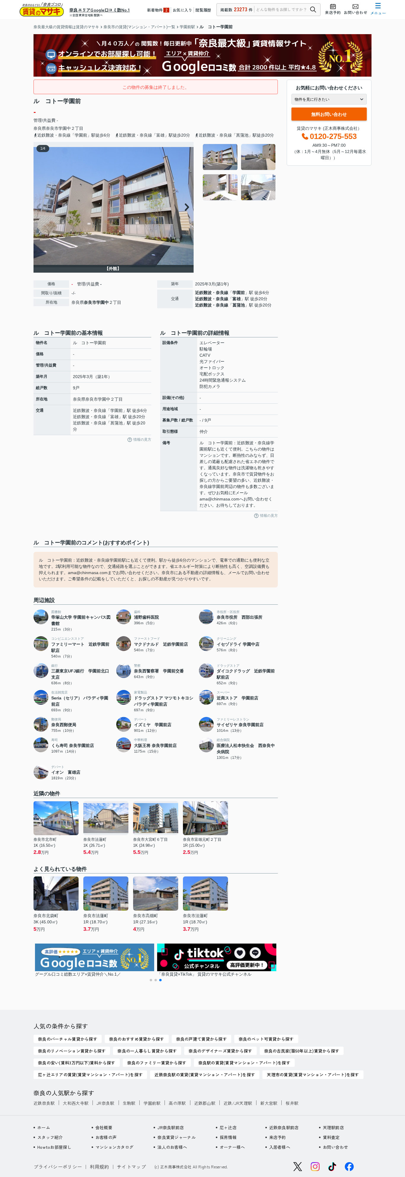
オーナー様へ (232, 1147)
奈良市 (52, 128)
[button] (151, 980)
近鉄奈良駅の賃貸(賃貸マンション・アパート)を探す (204, 1075)
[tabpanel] (239, 172)
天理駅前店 (333, 1127)
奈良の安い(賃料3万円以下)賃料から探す (76, 1063)
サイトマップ (131, 1166)
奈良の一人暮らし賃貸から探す (147, 1051)
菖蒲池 (238, 305)
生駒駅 (129, 1103)
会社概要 (103, 1127)
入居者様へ (279, 1147)
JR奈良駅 (105, 1103)
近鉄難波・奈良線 (211, 292)
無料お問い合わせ (329, 114)
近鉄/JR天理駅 (238, 1103)
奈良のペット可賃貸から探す (266, 1039)
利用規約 (99, 1166)
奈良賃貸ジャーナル (176, 1137)
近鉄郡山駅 (204, 1103)
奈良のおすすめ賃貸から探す (136, 1039)
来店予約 (277, 1137)
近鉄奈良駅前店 (284, 1127)
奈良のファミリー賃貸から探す (156, 1063)
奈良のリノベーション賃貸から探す (72, 1051)
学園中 (64, 128)
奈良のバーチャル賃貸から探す (67, 1039)
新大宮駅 (268, 1103)
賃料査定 (331, 1137)
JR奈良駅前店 (170, 1127)
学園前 (238, 292)
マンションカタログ (114, 1147)
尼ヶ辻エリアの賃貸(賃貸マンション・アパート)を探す (90, 1075)
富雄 (236, 298)
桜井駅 (292, 1103)
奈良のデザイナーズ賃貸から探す (220, 1051)
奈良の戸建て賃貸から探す (201, 1039)
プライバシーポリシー (58, 1166)
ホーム (43, 1127)
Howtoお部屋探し (54, 1147)
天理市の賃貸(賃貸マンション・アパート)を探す (313, 1075)
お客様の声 (106, 1137)
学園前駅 (151, 1103)
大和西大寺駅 (75, 1103)
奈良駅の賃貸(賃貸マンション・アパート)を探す (244, 1063)
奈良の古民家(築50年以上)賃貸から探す (301, 1051)
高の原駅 (177, 1103)
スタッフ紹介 (50, 1137)
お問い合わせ (335, 1147)
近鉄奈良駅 (44, 1103)
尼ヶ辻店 (228, 1127)
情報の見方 (142, 439)
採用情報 (228, 1137)
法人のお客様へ (172, 1147)
